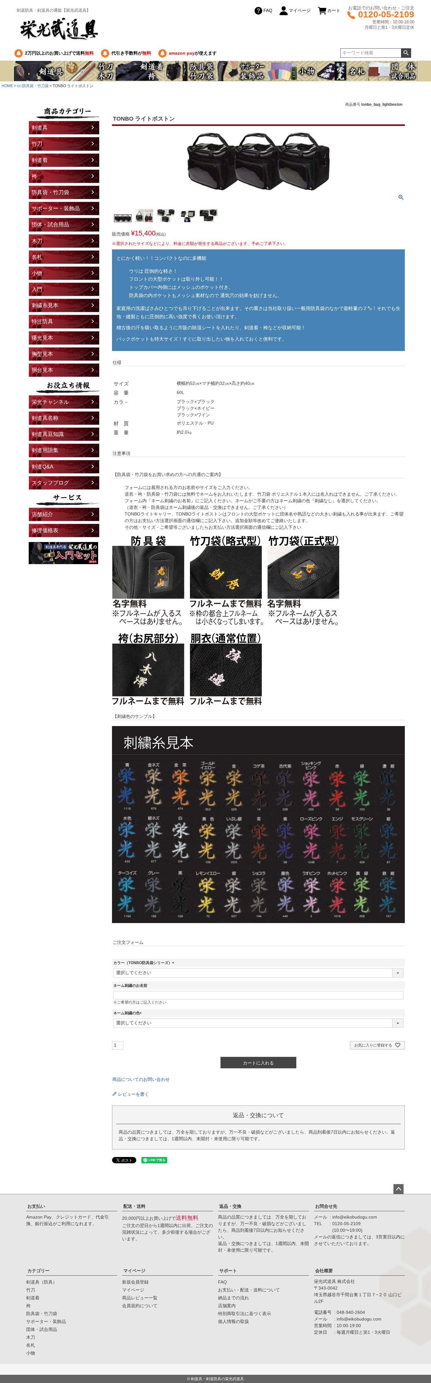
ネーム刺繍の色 (128, 1013)
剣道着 (40, 160)
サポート (228, 1270)
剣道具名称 (45, 418)
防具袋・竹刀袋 (50, 192)
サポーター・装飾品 (56, 209)
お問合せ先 (326, 1206)
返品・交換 (230, 1206)
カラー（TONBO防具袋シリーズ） (144, 963)
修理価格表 (45, 531)
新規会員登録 (135, 1282)
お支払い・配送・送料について (249, 1289)
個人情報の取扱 (233, 1321)
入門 (37, 289)
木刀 (37, 241)
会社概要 (324, 1270)
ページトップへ (398, 1189)
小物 (37, 273)
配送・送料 (134, 1206)
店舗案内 (227, 1305)
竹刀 (37, 144)
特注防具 (42, 322)
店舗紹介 (42, 514)
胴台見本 (42, 370)
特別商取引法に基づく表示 (244, 1313)
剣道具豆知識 (48, 434)
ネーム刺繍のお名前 (130, 985)
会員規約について (139, 1305)
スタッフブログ (50, 483)
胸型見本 (42, 354)
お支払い (36, 1206)
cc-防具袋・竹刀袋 (33, 86)
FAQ (267, 10)
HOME (7, 86)
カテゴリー (38, 1270)
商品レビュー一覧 (139, 1297)
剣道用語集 (45, 450)
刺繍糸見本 (45, 305)
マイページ (300, 10)
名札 (37, 257)
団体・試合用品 (50, 225)
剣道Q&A (42, 467)
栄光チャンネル (50, 402)
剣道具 (40, 128)
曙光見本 (42, 338)
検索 (406, 53)
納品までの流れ (233, 1297)
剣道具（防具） (41, 1282)
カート (333, 10)
